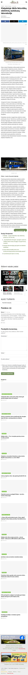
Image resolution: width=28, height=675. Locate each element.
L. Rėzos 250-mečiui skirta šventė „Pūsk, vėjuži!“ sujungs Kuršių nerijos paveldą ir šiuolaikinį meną (13, 518)
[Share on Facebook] (5, 21)
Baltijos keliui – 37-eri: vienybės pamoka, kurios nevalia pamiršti (12, 437)
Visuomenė (7, 647)
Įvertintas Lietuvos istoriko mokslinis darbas (12, 557)
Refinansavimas (14, 662)
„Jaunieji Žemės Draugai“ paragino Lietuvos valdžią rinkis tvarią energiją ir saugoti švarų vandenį (14, 241)
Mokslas (21, 647)
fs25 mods (8, 662)
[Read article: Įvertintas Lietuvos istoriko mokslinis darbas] (14, 549)
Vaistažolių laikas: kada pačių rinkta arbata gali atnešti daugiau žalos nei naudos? (12, 397)
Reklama (15, 671)
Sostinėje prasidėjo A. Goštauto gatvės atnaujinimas (10, 615)
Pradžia (2, 6)
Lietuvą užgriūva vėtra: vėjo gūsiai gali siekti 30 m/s (13, 476)
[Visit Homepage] (14, 2)
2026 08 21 (4, 598)
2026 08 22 (4, 477)
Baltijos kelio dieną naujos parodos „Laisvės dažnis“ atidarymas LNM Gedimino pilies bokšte (13, 537)
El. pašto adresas (5, 359)
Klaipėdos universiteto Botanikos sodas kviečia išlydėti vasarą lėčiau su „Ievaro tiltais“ (13, 456)
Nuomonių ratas (14, 645)
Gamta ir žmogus (8, 6)
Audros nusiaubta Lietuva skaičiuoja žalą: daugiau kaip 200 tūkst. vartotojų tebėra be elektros (13, 417)
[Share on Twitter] (14, 21)
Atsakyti (3, 322)
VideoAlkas (9, 648)
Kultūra (4, 453)
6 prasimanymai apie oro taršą (11, 253)
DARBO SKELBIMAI (19, 664)
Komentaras (4, 336)
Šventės (4, 433)
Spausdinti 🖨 (20, 230)
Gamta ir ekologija (7, 394)
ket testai (3, 662)
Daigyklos (7, 664)
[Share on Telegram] (23, 21)
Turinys (19, 671)
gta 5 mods (12, 664)
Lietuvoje (4, 612)
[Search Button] (26, 2)
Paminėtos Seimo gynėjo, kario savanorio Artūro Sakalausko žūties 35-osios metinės (13, 575)
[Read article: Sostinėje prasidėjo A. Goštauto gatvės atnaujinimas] (14, 606)
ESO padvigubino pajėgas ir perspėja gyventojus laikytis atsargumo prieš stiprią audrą (13, 595)
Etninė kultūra (6, 514)
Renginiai (10, 671)
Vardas (3, 353)
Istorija (4, 534)
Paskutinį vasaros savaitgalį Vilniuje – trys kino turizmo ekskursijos (12, 494)
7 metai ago (8, 312)
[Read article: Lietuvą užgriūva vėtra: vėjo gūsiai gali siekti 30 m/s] (14, 468)
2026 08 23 (4, 400)
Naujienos (8, 645)
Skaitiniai (5, 648)
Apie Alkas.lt (3, 673)
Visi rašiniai (15, 648)
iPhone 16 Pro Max (23, 662)
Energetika (14, 6)
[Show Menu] (1, 2)
